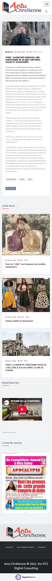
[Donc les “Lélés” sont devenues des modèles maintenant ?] (26, 234)
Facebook (11, 188)
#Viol (30, 179)
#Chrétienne (11, 179)
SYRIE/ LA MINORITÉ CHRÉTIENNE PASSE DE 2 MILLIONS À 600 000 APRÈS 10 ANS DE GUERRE (26, 368)
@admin (10, 52)
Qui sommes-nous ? (26, 547)
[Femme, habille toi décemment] (26, 295)
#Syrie (22, 179)
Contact (42, 547)
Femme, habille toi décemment (19, 321)
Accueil (9, 547)
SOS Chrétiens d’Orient (24, 102)
